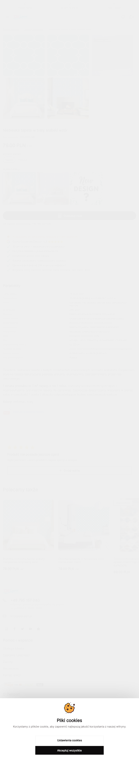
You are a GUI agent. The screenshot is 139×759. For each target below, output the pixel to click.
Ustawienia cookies (69, 740)
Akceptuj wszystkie (69, 750)
